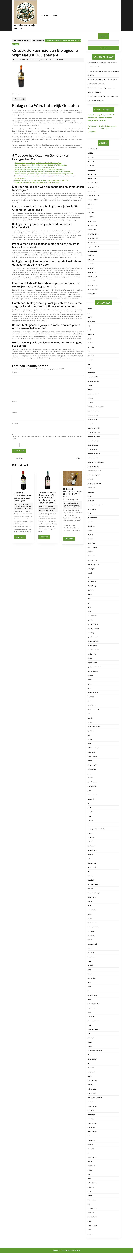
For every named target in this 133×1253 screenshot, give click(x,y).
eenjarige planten (93, 564)
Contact (54, 15)
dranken (90, 552)
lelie (89, 803)
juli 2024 (91, 255)
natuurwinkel (92, 897)
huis (89, 701)
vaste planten (92, 1106)
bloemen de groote (94, 445)
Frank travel (92, 126)
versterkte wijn (92, 1123)
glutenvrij (91, 633)
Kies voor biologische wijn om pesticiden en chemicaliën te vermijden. (38, 163)
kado (89, 743)
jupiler (90, 739)
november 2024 (93, 238)
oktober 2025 (92, 191)
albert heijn (91, 321)
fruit (89, 599)
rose (89, 987)
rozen (89, 999)
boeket (90, 496)
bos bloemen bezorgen (95, 505)
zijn (89, 1204)
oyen (89, 906)
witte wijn (91, 1187)
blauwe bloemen (93, 394)
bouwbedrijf (92, 509)
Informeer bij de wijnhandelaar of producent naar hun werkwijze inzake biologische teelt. (44, 174)
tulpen (90, 1076)
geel (89, 607)
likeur (89, 816)
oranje (90, 901)
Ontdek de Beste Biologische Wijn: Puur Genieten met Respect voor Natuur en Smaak (47, 497)
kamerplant (91, 752)
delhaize (90, 539)
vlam (89, 1136)
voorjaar (90, 1144)
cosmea (90, 535)
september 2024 (93, 247)
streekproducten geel (95, 1051)
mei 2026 (91, 161)
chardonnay (92, 526)
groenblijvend (92, 662)
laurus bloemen (93, 795)
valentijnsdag (92, 1089)
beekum (90, 343)
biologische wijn (38, 40)
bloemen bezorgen (94, 432)
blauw (90, 385)
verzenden (91, 1127)
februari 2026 (92, 174)
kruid (89, 773)
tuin (89, 1063)
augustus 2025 (93, 200)
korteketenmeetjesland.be (25, 27)
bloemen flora (92, 449)
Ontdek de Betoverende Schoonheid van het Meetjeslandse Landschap (101, 117)
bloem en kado (93, 419)
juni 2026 (91, 157)
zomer (90, 1221)
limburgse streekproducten (96, 829)
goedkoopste (92, 645)
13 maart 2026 (71, 503)
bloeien (90, 398)
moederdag (91, 880)
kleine (90, 761)
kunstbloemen (92, 782)
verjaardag (91, 1114)
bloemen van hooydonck (96, 462)
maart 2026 (92, 170)
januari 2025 (92, 230)
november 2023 (93, 289)
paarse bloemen (93, 927)
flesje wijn (91, 590)
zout (89, 1230)
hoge (89, 688)
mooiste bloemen (93, 884)
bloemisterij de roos (94, 471)
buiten (90, 513)
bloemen (90, 424)
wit (89, 1174)
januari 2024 (92, 281)
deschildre (91, 543)
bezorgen (91, 360)
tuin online (91, 1068)
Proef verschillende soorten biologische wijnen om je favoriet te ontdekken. (40, 169)
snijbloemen (92, 1016)
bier (89, 364)
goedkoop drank (93, 637)
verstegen (91, 1119)
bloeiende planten (93, 411)
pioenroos (91, 935)
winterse (90, 1170)
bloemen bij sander (94, 436)
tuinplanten (91, 1072)
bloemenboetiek (93, 466)
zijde (89, 1191)
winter (90, 1161)
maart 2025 (92, 221)
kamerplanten (92, 756)
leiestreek (91, 799)
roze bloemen (92, 995)
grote (89, 684)
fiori (89, 577)
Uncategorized (92, 1080)
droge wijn (91, 556)
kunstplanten (92, 786)
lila (89, 825)
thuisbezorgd (92, 1059)
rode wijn (91, 965)
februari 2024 (92, 277)
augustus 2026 (93, 149)
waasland (91, 1149)
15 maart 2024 (46, 507)
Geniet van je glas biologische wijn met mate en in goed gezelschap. (37, 182)
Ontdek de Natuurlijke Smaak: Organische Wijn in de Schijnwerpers (72, 494)
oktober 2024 (92, 242)
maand (90, 842)
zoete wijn (91, 1213)
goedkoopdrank (93, 641)
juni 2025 (91, 208)
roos (89, 982)
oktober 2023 (92, 294)
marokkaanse (92, 850)
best (89, 351)
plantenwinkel (92, 944)
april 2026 (91, 166)
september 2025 (93, 196)
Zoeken (103, 36)
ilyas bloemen (92, 705)
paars (89, 914)
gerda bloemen (93, 624)
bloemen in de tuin (94, 454)
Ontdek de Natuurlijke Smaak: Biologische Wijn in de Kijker (23, 496)
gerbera (90, 620)
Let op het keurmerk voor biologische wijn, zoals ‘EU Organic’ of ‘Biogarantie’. (41, 165)
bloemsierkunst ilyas (94, 483)
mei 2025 (91, 213)
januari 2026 (92, 178)
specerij (90, 1033)
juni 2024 (91, 260)
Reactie (15, 372)
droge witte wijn (93, 560)
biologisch (91, 373)
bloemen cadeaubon (94, 441)
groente (90, 675)
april (89, 330)
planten (90, 940)
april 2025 (91, 217)
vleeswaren (91, 1140)
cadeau (90, 522)
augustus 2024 (93, 251)
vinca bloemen (92, 1132)
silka (89, 1012)
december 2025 (93, 183)
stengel (90, 1046)
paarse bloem (92, 923)
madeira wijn (92, 846)
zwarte (90, 1234)
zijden (90, 1195)
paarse (90, 918)
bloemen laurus (93, 458)
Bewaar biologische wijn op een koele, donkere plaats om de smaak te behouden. (42, 180)
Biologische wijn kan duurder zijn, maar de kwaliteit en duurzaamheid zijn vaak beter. (43, 172)
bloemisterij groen (94, 475)
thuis (89, 1055)
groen (90, 658)
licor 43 (90, 812)
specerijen (91, 1038)
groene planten (93, 671)
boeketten (91, 500)
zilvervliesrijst (92, 1208)
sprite (90, 1042)
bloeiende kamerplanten (95, 407)
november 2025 (93, 187)
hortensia (91, 697)
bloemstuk (91, 488)
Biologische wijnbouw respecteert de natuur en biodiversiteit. (35, 167)
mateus (90, 859)
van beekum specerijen (95, 1097)
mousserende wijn (94, 893)
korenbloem (92, 769)
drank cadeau (92, 547)
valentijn (90, 1085)
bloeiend (90, 402)
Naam (14, 402)
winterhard (91, 1166)
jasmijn (90, 718)
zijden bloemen (93, 1200)
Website (15, 423)
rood (89, 969)
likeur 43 (91, 820)
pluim (89, 948)
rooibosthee (92, 978)
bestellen (91, 355)
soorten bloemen (93, 1021)
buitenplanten (92, 517)
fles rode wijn (92, 586)
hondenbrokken (93, 692)
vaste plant (91, 1102)
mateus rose (92, 863)
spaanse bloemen (93, 1029)
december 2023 (93, 285)
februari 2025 (92, 225)
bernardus (91, 347)
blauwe (90, 390)
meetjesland (92, 867)
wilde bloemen (92, 1157)
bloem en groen (93, 415)
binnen (90, 368)
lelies (89, 807)
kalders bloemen (93, 748)
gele (89, 611)
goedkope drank (93, 650)
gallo (89, 603)
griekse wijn (92, 654)
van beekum (92, 1093)
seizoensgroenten (93, 1004)
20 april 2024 (21, 504)
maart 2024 (92, 272)
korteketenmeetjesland (36, 60)
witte (89, 1178)
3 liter (90, 309)
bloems (90, 479)
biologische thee (93, 377)
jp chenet (91, 731)
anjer (89, 326)
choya (90, 530)
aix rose (90, 317)
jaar (89, 714)
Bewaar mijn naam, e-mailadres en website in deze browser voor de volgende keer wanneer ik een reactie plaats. (46, 437)
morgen (90, 888)
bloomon (91, 492)
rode (89, 961)
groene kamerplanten (95, 667)
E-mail (15, 412)
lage (89, 790)
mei (89, 871)
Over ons (44, 15)
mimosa (90, 876)
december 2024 (93, 234)
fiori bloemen (92, 581)
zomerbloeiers (92, 1225)
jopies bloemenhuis (94, 726)
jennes (90, 722)
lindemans (91, 833)
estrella (90, 573)
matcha (90, 854)
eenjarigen (91, 569)
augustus (91, 334)
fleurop (90, 594)
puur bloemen (92, 957)
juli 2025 (91, 204)
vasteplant (91, 1110)
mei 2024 (91, 264)
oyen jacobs (92, 910)
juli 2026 (91, 153)
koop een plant (93, 765)
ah (88, 313)
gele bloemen (92, 616)
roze (89, 991)
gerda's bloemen (93, 628)
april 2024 (91, 268)
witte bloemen (92, 1183)
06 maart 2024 (20, 60)
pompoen (91, 952)
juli (89, 735)
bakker (90, 338)
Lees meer (21, 537)
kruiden (90, 778)
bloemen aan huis (93, 428)
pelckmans (91, 931)
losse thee (91, 837)
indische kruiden (93, 709)
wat (89, 1153)
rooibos (90, 974)
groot (89, 680)
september (91, 1008)
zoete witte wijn (93, 1217)
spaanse (90, 1025)
